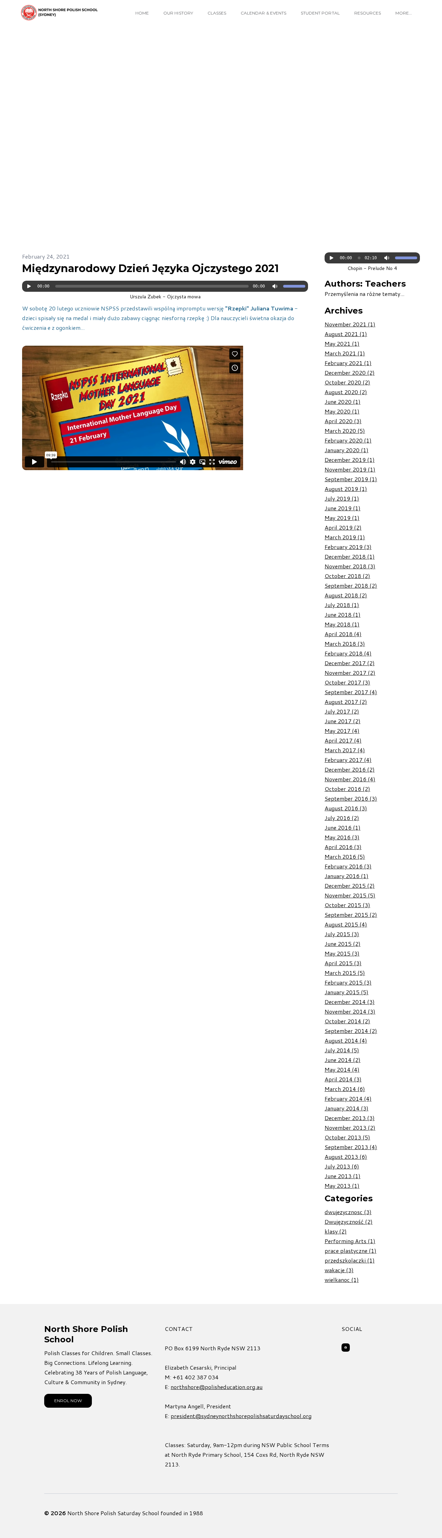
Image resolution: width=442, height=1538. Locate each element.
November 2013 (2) (350, 1127)
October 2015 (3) (347, 905)
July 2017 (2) (342, 711)
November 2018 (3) (350, 566)
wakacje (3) (339, 1270)
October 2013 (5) (347, 1137)
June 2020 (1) (343, 402)
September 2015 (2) (351, 915)
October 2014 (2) (347, 1021)
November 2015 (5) (350, 895)
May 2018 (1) (342, 624)
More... (403, 13)
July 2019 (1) (342, 498)
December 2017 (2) (350, 663)
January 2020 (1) (346, 450)
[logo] (59, 12)
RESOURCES (367, 13)
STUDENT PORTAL (320, 13)
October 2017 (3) (347, 682)
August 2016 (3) (346, 808)
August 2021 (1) (346, 334)
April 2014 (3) (343, 1079)
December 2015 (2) (350, 885)
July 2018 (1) (342, 605)
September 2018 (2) (351, 585)
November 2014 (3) (350, 1011)
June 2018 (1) (343, 614)
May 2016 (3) (342, 837)
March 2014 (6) (345, 1089)
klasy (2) (336, 1231)
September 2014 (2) (351, 1031)
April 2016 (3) (343, 847)
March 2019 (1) (345, 537)
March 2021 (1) (345, 353)
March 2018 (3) (345, 643)
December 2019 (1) (350, 460)
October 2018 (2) (347, 576)
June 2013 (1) (343, 1176)
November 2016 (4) (350, 779)
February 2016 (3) (348, 866)
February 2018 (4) (348, 653)
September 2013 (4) (351, 1147)
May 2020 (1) (342, 411)
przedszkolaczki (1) (350, 1260)
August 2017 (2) (346, 702)
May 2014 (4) (342, 1069)
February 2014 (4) (348, 1098)
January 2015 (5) (346, 992)
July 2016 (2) (342, 818)
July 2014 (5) (342, 1050)
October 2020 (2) (347, 382)
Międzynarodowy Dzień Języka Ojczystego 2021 (150, 268)
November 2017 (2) (350, 673)
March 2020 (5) (345, 431)
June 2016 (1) (343, 827)
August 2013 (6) (346, 1157)
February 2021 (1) (348, 363)
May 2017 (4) (342, 731)
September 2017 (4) (351, 692)
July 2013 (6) (342, 1166)
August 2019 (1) (346, 489)
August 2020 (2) (346, 392)
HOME (142, 13)
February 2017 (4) (348, 760)
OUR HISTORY (178, 13)
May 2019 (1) (342, 518)
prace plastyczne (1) (350, 1251)
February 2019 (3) (348, 547)
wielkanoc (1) (342, 1280)
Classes (217, 13)
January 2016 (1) (346, 876)
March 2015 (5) (345, 973)
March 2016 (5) (345, 856)
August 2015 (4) (346, 924)
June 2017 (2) (343, 721)
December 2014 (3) (350, 1002)
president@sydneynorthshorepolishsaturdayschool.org (241, 1416)
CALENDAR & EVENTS (263, 13)
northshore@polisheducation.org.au (216, 1387)
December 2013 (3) (350, 1118)
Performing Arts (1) (350, 1241)
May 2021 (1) (342, 343)
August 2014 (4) (346, 1040)
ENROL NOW (68, 1400)
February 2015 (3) (348, 982)
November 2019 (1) (350, 469)
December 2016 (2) (350, 769)
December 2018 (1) (350, 556)
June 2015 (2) (343, 944)
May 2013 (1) (342, 1186)
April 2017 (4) (343, 740)
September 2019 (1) (351, 479)
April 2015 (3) (343, 963)
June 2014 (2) (343, 1060)
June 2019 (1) (343, 508)
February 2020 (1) (348, 440)
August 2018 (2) (346, 595)
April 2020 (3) (343, 421)
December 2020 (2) (350, 372)
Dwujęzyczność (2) (349, 1221)
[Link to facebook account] (346, 1347)
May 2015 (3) (342, 953)
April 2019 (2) (343, 527)
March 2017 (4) (345, 750)
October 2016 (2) (347, 789)
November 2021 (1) (350, 324)
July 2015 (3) (342, 934)
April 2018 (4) (343, 634)
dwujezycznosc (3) (348, 1212)
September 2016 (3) (351, 798)
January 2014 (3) (346, 1108)
